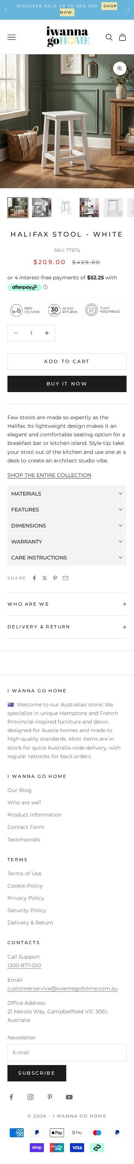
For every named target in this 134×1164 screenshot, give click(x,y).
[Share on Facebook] (34, 578)
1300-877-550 (87, 9)
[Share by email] (65, 578)
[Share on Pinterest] (55, 578)
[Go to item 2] (41, 207)
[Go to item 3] (65, 207)
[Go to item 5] (113, 207)
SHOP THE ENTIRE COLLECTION (49, 475)
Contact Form (25, 827)
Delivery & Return (30, 922)
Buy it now (67, 384)
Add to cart (67, 361)
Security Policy (26, 910)
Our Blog (19, 790)
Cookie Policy (25, 885)
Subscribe (36, 1073)
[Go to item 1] (17, 207)
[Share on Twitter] (45, 578)
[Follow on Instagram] (30, 1097)
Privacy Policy (25, 898)
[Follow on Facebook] (11, 1097)
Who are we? (24, 802)
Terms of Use (24, 873)
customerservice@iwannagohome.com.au (62, 988)
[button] (67, 494)
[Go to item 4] (89, 207)
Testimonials (23, 839)
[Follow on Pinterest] (50, 1097)
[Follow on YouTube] (69, 1097)
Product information (34, 814)
